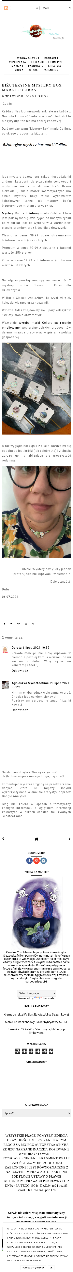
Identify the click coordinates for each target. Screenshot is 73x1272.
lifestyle (41, 96)
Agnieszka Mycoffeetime (30, 683)
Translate (48, 998)
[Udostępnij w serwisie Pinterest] (33, 624)
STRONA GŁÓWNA (28, 58)
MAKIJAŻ (17, 66)
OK (51, 1268)
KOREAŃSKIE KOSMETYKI (46, 62)
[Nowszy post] (3, 839)
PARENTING (51, 70)
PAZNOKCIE (35, 66)
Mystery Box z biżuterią (21, 213)
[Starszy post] (70, 839)
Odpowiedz (20, 670)
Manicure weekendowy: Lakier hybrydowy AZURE (36, 1022)
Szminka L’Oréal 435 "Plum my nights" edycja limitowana (36, 1031)
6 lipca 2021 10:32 (36, 647)
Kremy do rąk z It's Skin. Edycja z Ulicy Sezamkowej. (36, 1014)
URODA (19, 70)
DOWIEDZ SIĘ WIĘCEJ (33, 1268)
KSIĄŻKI (34, 70)
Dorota (17, 647)
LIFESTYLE (55, 66)
